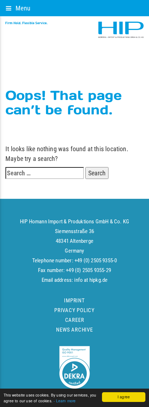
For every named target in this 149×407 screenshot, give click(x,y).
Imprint (74, 300)
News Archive (74, 330)
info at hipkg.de (90, 280)
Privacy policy (74, 310)
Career (74, 320)
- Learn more (65, 400)
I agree (124, 396)
